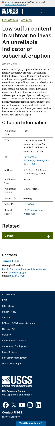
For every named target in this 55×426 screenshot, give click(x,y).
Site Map (6, 317)
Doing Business (9, 352)
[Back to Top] (45, 416)
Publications (10, 20)
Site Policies (8, 306)
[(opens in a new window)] (5, 404)
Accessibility (8, 294)
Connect (10, 235)
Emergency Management (14, 358)
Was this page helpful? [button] (30, 423)
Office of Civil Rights (12, 363)
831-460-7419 (17, 275)
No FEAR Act (8, 329)
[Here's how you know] (27, 3)
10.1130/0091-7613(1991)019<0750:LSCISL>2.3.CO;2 (36, 160)
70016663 (28, 204)
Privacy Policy (9, 312)
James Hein (10, 261)
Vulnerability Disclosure (14, 340)
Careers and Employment (14, 346)
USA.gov (6, 335)
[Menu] (50, 12)
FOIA (4, 300)
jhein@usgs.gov (17, 272)
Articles (26, 20)
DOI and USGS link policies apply (18, 323)
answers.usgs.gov (11, 417)
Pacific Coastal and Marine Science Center (24, 269)
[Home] (10, 14)
